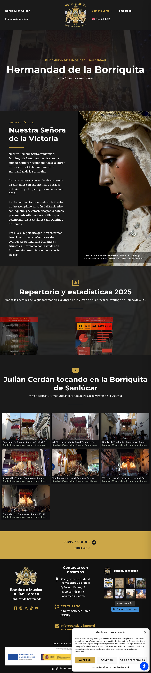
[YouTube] (36, 608)
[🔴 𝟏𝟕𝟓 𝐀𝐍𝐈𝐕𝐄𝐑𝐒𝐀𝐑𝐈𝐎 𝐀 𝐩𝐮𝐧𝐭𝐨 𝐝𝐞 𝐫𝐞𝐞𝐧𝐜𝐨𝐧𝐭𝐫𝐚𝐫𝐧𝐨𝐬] (119, 583)
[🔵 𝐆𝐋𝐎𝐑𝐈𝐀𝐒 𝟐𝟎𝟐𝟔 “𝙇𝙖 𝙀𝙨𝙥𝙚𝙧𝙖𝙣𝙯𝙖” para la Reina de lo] (141, 593)
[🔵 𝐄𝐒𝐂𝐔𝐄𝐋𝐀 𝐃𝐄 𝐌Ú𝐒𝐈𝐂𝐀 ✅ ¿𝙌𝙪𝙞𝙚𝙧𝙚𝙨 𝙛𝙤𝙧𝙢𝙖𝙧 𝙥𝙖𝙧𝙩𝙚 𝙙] (108, 583)
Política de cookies (99, 667)
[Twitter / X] (26, 608)
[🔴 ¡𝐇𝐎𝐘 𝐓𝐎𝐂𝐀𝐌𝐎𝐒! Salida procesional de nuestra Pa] (130, 593)
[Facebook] (15, 608)
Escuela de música (16, 19)
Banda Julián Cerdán (17, 10)
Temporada (124, 10)
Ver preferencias (132, 660)
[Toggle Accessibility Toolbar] (144, 666)
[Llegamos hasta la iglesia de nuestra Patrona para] (119, 593)
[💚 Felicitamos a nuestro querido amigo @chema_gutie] (130, 583)
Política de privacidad (119, 667)
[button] (145, 632)
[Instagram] (21, 608)
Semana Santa (101, 10)
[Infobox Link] (75, 545)
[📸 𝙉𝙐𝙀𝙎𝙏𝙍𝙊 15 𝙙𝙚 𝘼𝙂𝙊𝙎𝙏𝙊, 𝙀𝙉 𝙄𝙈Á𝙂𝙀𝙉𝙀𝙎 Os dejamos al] (141, 583)
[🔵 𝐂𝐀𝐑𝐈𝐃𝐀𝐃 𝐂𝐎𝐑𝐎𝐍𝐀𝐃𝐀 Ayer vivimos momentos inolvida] (108, 593)
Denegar (107, 660)
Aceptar (85, 660)
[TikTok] (31, 608)
